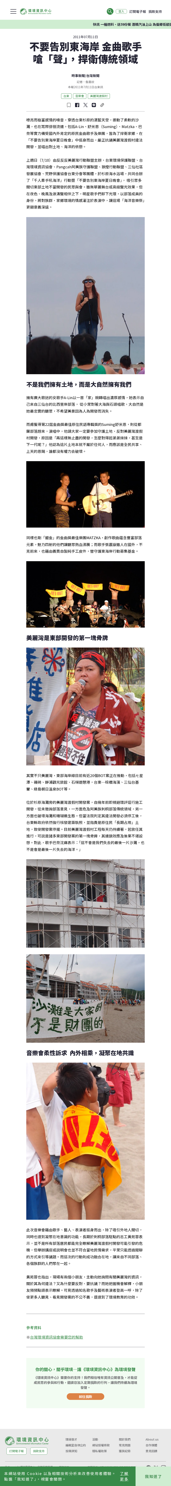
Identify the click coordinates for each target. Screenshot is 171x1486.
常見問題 (125, 1445)
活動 (95, 1439)
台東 (66, 96)
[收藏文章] (69, 105)
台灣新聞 (92, 75)
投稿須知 (71, 1451)
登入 (121, 11)
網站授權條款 (101, 1445)
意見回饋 (151, 1451)
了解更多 (124, 1476)
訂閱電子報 (137, 11)
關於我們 (125, 1439)
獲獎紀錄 (125, 1451)
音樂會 (79, 96)
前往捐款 (85, 1396)
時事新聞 (78, 75)
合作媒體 (151, 1445)
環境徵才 (71, 1439)
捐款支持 (155, 11)
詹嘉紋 (90, 82)
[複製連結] (102, 105)
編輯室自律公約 (75, 1445)
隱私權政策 (99, 1451)
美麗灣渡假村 (99, 96)
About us (152, 1439)
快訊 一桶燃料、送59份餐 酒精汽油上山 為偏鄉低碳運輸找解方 (110, 24)
